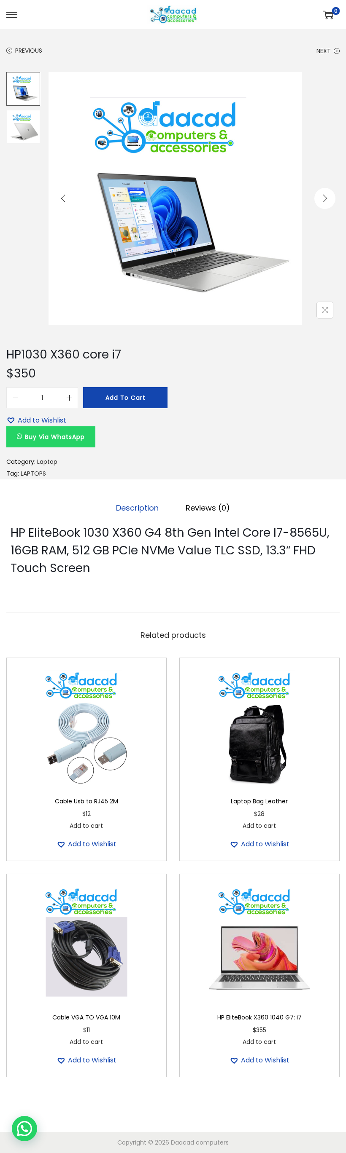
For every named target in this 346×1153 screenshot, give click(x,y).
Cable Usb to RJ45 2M (86, 801)
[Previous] (63, 198)
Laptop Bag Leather (259, 801)
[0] (328, 15)
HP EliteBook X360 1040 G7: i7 (259, 1017)
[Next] (324, 198)
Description (137, 508)
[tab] (137, 508)
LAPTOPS (33, 473)
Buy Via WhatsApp (55, 437)
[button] (36, 420)
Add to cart (125, 397)
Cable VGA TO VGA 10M (86, 1017)
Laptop (47, 461)
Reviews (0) (208, 508)
